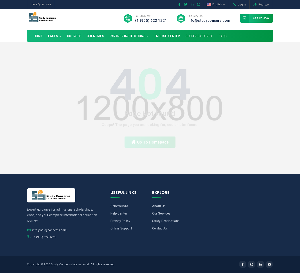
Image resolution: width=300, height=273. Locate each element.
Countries (95, 36)
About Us (158, 206)
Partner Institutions (127, 36)
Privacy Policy (120, 221)
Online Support (121, 228)
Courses (74, 36)
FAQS (223, 36)
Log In (242, 4)
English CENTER (167, 36)
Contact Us (160, 228)
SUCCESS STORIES (199, 36)
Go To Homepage (153, 142)
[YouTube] (269, 264)
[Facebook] (242, 264)
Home (38, 36)
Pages (53, 36)
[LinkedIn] (260, 264)
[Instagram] (251, 264)
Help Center (118, 213)
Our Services (161, 213)
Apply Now (261, 18)
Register (263, 4)
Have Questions (41, 4)
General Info (119, 206)
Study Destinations (165, 221)
